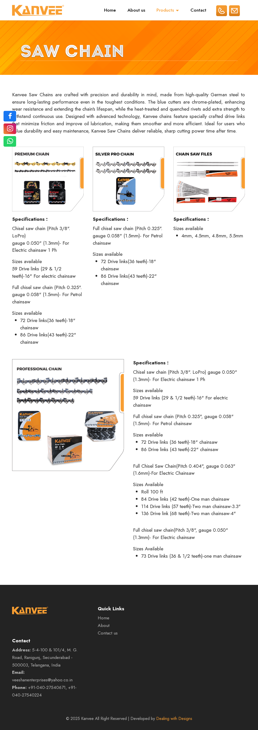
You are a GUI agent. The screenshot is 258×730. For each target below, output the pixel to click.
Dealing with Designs (174, 718)
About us (136, 10)
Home (110, 10)
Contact (198, 10)
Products (165, 10)
